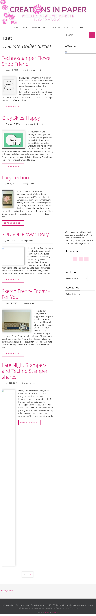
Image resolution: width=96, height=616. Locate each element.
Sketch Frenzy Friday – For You (26, 291)
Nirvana (47, 608)
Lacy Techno (15, 176)
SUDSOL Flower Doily (25, 232)
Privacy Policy (7, 587)
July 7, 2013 (10, 238)
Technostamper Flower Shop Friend (27, 61)
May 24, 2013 (11, 300)
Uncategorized (29, 70)
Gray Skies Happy (21, 117)
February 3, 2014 (13, 123)
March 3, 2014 (12, 70)
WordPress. (55, 608)
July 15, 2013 (11, 182)
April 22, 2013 (11, 379)
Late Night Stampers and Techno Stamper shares (25, 367)
